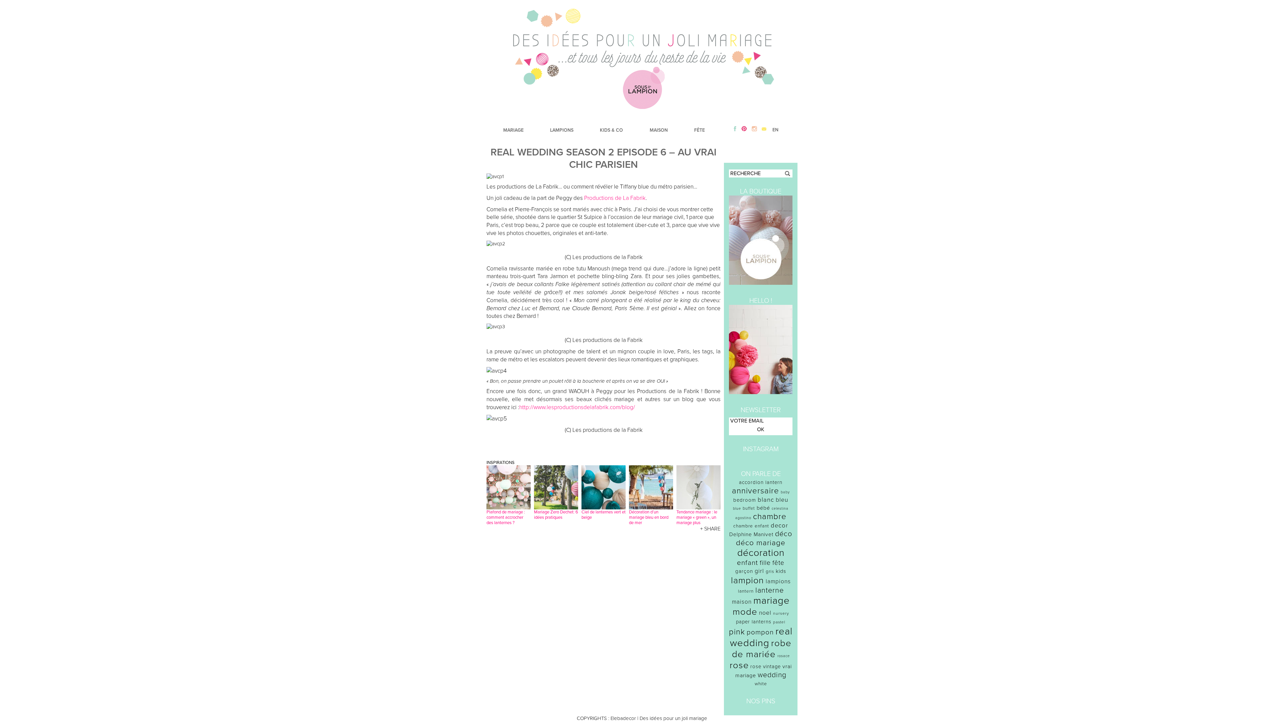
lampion (747, 580)
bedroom (744, 500)
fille (765, 563)
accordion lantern (760, 482)
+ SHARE (710, 528)
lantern (746, 591)
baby (785, 492)
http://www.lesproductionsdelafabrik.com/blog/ (577, 407)
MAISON (659, 130)
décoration (760, 553)
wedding (772, 675)
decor (779, 525)
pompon (760, 632)
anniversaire (755, 491)
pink (737, 632)
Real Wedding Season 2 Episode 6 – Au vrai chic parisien (604, 158)
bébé (763, 508)
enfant (747, 563)
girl (759, 571)
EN (775, 130)
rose (739, 665)
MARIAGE (513, 130)
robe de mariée (762, 649)
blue (737, 508)
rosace (783, 656)
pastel (779, 622)
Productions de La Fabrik (615, 198)
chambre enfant (751, 526)
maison (742, 601)
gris (770, 571)
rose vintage (765, 667)
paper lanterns (753, 622)
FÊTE (699, 130)
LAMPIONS (561, 130)
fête (778, 563)
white (761, 684)
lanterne (769, 590)
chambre (769, 516)
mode (745, 611)
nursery (781, 613)
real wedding (761, 637)
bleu (782, 499)
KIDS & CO (611, 130)
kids (781, 571)
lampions (778, 581)
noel (765, 612)
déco (783, 533)
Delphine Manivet (751, 534)
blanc (766, 499)
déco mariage (760, 542)
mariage (771, 600)
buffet (749, 508)
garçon (744, 571)
